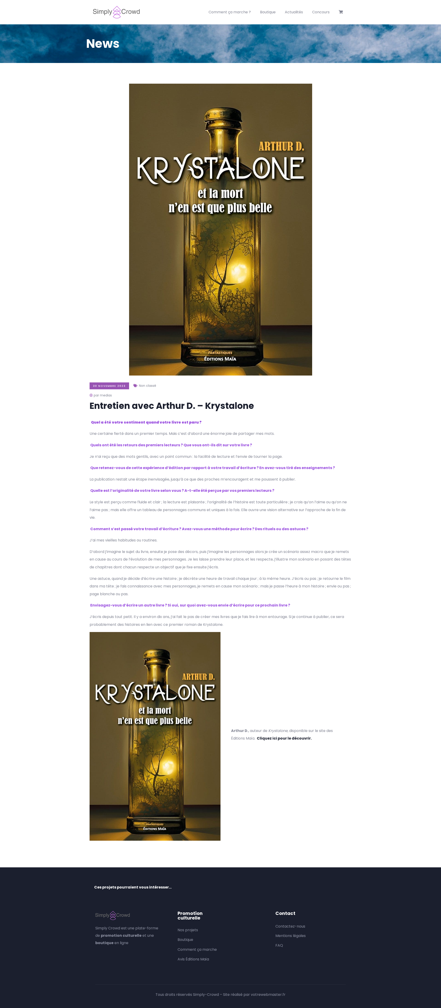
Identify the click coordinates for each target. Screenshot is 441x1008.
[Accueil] (116, 12)
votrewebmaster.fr (268, 994)
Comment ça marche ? (230, 12)
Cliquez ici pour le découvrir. (284, 738)
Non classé (147, 385)
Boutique (268, 12)
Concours (321, 12)
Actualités (294, 12)
